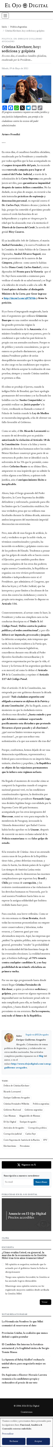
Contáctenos (26, 1412)
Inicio (4, 27)
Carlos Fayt (30, 1134)
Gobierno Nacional (12, 1110)
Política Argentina (18, 27)
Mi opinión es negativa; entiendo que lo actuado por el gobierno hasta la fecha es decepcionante (26, 1268)
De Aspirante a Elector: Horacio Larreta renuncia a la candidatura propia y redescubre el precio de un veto (24, 1379)
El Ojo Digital (10, 1122)
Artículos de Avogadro (14, 1128)
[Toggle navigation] (5, 16)
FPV (45, 1140)
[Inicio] (26, 5)
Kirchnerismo (10, 1146)
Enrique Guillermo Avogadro (17, 1098)
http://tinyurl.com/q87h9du (20, 298)
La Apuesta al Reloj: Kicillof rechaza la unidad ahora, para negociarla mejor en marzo (23, 1364)
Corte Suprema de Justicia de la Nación (22, 1140)
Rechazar (14, 1441)
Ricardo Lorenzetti (12, 1092)
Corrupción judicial (13, 1134)
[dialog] (26, 1432)
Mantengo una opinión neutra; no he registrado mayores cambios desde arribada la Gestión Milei (27, 1290)
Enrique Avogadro (28, 1122)
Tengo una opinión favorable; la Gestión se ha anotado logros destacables (27, 1279)
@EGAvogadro (42, 1035)
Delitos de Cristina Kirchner (16, 1086)
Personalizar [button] (8, 1434)
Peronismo (25, 1146)
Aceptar (38, 1441)
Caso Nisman (10, 1116)
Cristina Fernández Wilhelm (16, 1104)
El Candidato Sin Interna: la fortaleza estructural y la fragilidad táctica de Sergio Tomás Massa (25, 1348)
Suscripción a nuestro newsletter (21, 1176)
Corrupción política (37, 1128)
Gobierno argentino (34, 1110)
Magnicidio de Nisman (29, 1116)
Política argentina (41, 1104)
